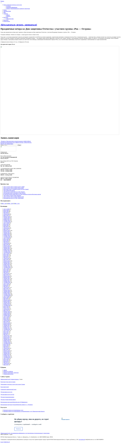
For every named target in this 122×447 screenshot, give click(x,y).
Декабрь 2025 (6, 217)
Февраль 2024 (6, 245)
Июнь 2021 (6, 285)
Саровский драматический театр (8, 389)
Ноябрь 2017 (6, 326)
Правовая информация (11, 7)
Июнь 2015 (6, 360)
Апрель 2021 (6, 287)
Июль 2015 (6, 359)
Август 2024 (6, 238)
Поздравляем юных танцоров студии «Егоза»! (14, 193)
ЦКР (4, 12)
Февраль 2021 (6, 290)
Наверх (2, 1)
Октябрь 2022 (6, 266)
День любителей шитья (9, 190)
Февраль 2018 (6, 323)
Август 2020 (6, 296)
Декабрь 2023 (6, 248)
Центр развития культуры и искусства (12, 4)
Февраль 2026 (6, 216)
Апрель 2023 (6, 258)
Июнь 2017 (6, 333)
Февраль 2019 (6, 311)
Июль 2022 (6, 269)
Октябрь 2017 (6, 328)
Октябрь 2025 (6, 220)
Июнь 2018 (6, 319)
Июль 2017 (6, 331)
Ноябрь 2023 (6, 249)
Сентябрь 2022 (6, 267)
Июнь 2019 (6, 307)
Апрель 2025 (6, 228)
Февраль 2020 (6, 300)
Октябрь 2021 (6, 281)
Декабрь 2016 (6, 339)
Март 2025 (5, 229)
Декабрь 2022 (6, 263)
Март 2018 (5, 321)
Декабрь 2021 (6, 278)
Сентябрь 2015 (6, 357)
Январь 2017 (6, 338)
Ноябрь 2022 (6, 264)
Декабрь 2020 (6, 291)
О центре (8, 6)
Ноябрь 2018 (6, 314)
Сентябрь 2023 (6, 252)
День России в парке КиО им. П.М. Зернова (14, 191)
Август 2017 (6, 330)
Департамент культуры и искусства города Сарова (13, 384)
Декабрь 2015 (6, 353)
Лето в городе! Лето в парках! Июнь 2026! (13, 196)
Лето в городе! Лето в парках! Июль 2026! (13, 188)
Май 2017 (5, 334)
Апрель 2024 (6, 243)
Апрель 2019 (6, 309)
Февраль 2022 (6, 276)
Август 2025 (6, 223)
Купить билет (6, 21)
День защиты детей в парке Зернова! (12, 195)
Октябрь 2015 (6, 355)
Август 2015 (6, 358)
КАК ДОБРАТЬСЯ (5, 442)
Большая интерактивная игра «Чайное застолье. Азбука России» (16, 142)
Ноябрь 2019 (6, 304)
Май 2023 (5, 257)
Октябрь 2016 (6, 342)
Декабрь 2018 (6, 312)
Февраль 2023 (6, 261)
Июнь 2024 (6, 240)
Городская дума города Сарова (8, 381)
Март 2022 (5, 274)
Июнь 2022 (6, 271)
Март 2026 (5, 215)
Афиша (8, 15)
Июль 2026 (6, 210)
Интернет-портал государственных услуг (13, 410)
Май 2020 (5, 298)
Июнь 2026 (6, 211)
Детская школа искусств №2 (7, 394)
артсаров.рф (82, 439)
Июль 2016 (6, 344)
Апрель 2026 (6, 214)
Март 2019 (5, 310)
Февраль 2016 (6, 350)
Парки (4, 9)
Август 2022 (6, 268)
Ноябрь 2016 (6, 340)
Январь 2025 (6, 231)
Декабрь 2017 (6, 325)
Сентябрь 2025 (6, 221)
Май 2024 (5, 242)
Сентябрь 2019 (6, 305)
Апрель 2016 (6, 348)
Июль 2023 (6, 254)
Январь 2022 (6, 277)
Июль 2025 (6, 224)
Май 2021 (5, 286)
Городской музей (5, 387)
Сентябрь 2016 (6, 343)
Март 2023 (5, 259)
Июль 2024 (6, 239)
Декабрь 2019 (6, 302)
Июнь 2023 (6, 255)
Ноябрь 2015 (6, 354)
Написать (18, 428)
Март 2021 (5, 288)
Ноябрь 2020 (6, 292)
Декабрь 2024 (6, 233)
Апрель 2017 (6, 335)
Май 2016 (5, 347)
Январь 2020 (6, 301)
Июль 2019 (6, 306)
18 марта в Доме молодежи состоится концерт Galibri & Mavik (16, 141)
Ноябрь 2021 (6, 279)
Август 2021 (6, 283)
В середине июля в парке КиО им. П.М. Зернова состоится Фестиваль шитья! (22, 194)
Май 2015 (5, 362)
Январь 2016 (6, 352)
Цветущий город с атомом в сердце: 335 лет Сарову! (16, 189)
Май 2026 (5, 212)
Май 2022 (5, 272)
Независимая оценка (8, 374)
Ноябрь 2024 (6, 234)
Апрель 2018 (6, 320)
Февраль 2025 (6, 230)
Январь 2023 (6, 262)
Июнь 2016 (6, 345)
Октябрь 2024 (6, 235)
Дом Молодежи (7, 11)
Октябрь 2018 (6, 315)
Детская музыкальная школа (7, 397)
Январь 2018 (6, 324)
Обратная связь (10, 18)
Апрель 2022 (6, 273)
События (5, 13)
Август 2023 (6, 253)
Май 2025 (5, 226)
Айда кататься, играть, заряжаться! (19, 24)
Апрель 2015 (6, 363)
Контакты (5, 17)
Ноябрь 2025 (6, 219)
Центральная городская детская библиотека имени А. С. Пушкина (17, 404)
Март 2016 (5, 349)
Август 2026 (6, 209)
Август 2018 (6, 316)
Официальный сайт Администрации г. (10, 379)
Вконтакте (5, 20)
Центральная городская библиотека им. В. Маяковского (14, 402)
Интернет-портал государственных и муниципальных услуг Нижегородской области (24, 411)
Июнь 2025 (6, 225)
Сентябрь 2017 (6, 329)
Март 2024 (5, 244)
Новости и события (8, 371)
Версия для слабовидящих (7, 143)
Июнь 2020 (6, 297)
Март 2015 (5, 364)
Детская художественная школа (8, 399)
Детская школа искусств (6, 392)
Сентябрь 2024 (6, 236)
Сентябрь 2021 (6, 282)
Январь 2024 (6, 247)
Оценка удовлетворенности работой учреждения (18, 8)
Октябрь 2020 (6, 293)
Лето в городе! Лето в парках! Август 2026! (13, 186)
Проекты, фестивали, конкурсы (11, 372)
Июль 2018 (6, 317)
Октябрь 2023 (6, 250)
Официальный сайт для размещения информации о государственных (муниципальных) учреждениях (25, 433)
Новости (8, 16)
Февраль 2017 (6, 336)
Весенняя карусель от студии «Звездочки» (13, 198)
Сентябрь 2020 (6, 295)
